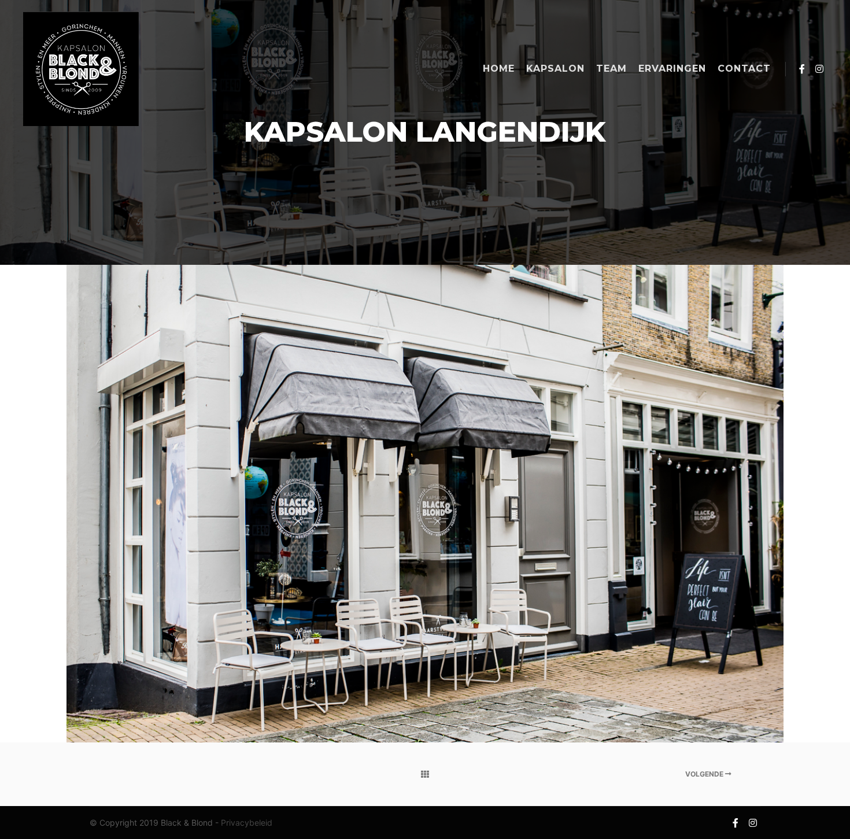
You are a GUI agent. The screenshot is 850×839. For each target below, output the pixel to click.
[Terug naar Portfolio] (425, 774)
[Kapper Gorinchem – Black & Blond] (81, 69)
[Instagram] (819, 68)
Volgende (705, 774)
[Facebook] (802, 68)
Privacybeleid (246, 822)
